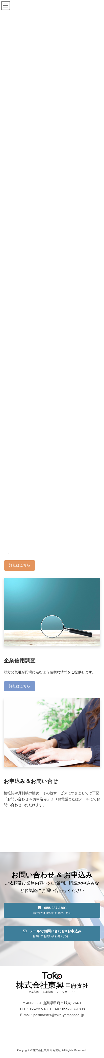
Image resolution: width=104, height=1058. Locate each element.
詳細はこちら (19, 565)
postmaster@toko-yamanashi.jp (58, 1015)
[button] (52, 910)
